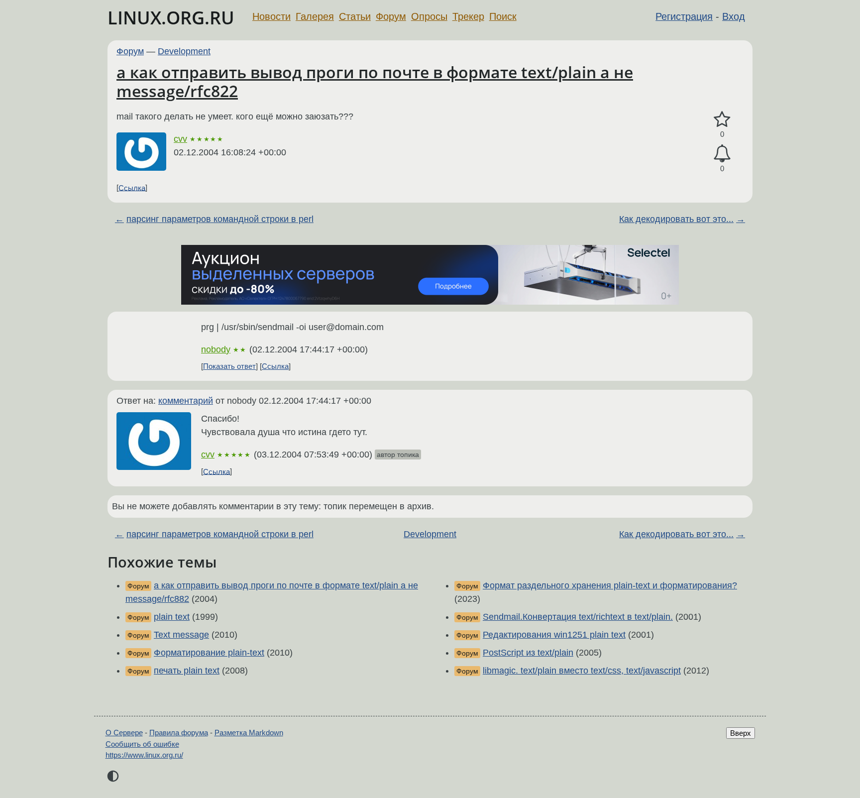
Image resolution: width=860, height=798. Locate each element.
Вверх (740, 733)
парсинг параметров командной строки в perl (220, 219)
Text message (181, 635)
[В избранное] (722, 120)
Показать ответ (229, 366)
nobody (215, 349)
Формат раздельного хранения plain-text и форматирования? (610, 585)
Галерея (315, 16)
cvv (180, 139)
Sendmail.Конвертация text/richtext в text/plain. (578, 617)
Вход (733, 16)
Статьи (355, 16)
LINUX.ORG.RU (171, 17)
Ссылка (131, 187)
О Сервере (124, 732)
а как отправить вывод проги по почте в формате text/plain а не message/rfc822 (374, 81)
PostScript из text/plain (528, 653)
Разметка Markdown (249, 732)
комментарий (185, 401)
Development (184, 51)
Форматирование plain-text (209, 653)
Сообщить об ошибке (142, 744)
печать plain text (186, 671)
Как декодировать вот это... (676, 219)
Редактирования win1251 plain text (554, 635)
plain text (172, 617)
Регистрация (684, 16)
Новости (271, 16)
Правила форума (178, 732)
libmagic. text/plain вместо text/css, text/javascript (582, 671)
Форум (391, 16)
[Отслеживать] (722, 153)
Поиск (503, 16)
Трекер (468, 16)
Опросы (429, 16)
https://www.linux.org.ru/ (144, 755)
